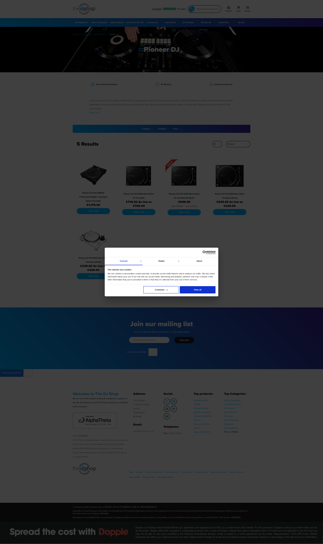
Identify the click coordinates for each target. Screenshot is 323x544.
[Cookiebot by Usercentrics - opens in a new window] (204, 252)
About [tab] (199, 261)
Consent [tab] (123, 261)
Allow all (197, 290)
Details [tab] (161, 261)
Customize (159, 290)
